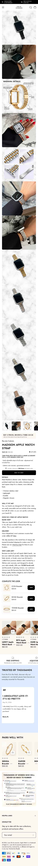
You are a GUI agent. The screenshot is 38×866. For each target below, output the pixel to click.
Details (5, 477)
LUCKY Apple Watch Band (7, 643)
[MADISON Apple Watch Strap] (6, 426)
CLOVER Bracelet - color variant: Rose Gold (23, 758)
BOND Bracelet (17, 597)
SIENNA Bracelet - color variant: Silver (5, 758)
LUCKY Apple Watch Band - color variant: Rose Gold (7, 637)
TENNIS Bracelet (18, 608)
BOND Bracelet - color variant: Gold (35, 758)
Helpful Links (7, 816)
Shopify (18, 849)
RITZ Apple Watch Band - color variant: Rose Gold (21, 637)
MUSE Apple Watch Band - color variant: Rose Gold (35, 637)
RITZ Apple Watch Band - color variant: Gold (17, 637)
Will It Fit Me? (8, 503)
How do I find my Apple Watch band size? (15, 518)
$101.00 (19, 645)
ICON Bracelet (17, 586)
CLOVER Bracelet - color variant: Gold (19, 758)
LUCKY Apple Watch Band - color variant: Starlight (9, 637)
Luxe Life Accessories (13, 843)
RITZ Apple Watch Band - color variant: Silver (19, 637)
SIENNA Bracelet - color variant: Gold (3, 758)
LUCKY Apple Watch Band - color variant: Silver (5, 637)
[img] (32, 452)
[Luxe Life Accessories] (19, 7)
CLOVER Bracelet (21, 762)
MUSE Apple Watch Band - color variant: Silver (33, 637)
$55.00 (5, 766)
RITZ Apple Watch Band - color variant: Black (23, 637)
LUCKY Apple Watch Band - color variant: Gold (3, 637)
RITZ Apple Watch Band (21, 641)
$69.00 (21, 766)
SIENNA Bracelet (5, 762)
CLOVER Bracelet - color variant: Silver (21, 758)
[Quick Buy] (13, 631)
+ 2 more (5, 639)
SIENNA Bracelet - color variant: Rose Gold (7, 758)
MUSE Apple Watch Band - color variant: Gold (31, 637)
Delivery (5, 531)
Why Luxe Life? (8, 551)
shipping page (17, 544)
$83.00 (5, 647)
